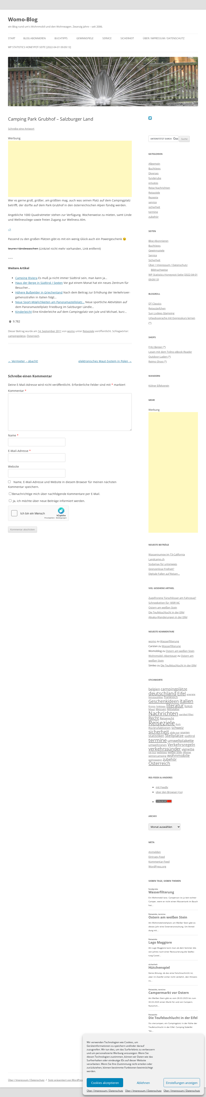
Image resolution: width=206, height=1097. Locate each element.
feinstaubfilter (155, 697)
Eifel (181, 693)
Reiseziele (88, 331)
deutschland (162, 693)
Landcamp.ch (156, 559)
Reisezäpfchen (157, 308)
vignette (188, 749)
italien (186, 701)
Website (13, 466)
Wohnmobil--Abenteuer (162, 656)
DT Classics (154, 303)
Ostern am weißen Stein (162, 607)
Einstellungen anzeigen (182, 1083)
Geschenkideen (163, 701)
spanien (185, 732)
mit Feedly (162, 787)
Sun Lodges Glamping (161, 313)
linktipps (161, 706)
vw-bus (152, 752)
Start (11, 38)
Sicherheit (127, 38)
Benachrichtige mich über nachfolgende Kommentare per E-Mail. (56, 494)
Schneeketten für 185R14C (164, 602)
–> (9, 229)
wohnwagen (155, 759)
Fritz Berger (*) (157, 347)
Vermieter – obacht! (23, 361)
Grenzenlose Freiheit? (161, 569)
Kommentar (17, 391)
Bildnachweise (159, 270)
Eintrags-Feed (156, 857)
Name (13, 435)
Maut (151, 709)
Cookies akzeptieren (105, 1083)
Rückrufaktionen (159, 728)
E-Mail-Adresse (19, 451)
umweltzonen (157, 745)
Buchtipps (61, 38)
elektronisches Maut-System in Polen (105, 361)
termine (153, 212)
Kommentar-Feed (159, 861)
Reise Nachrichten (159, 188)
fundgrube (154, 178)
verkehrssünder (164, 749)
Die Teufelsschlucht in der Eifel (166, 612)
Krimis (152, 706)
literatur (175, 705)
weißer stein (175, 752)
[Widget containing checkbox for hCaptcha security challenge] (38, 513)
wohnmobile (178, 755)
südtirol (189, 736)
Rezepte (153, 197)
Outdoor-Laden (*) (159, 356)
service (152, 202)
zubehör (153, 217)
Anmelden (154, 852)
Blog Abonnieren (34, 38)
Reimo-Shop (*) (157, 361)
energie (191, 694)
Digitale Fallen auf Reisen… (164, 574)
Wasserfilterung (169, 641)
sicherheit (154, 207)
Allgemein (154, 163)
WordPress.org (157, 866)
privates (153, 183)
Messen (161, 709)
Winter (187, 752)
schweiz (177, 727)
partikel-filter (186, 714)
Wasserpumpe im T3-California (166, 554)
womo (71, 331)
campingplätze (17, 336)
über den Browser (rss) (169, 792)
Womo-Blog (23, 19)
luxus (188, 706)
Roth (178, 724)
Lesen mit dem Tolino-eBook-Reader (170, 352)
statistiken (156, 736)
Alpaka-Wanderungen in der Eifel (167, 617)
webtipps (162, 752)
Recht (153, 718)
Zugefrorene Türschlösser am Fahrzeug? (172, 598)
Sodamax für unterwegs (162, 564)
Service (107, 38)
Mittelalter (173, 709)
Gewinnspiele (85, 38)
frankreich (171, 697)
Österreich (33, 336)
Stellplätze (174, 735)
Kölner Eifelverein (158, 385)
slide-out (174, 732)
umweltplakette (181, 740)
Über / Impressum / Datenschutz (105, 1090)
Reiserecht (167, 718)
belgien (154, 689)
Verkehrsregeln (181, 744)
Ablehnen (143, 1083)
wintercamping (157, 756)
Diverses (153, 173)
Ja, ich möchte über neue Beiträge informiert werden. (48, 501)
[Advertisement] (70, 169)
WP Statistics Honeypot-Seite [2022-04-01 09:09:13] (39, 47)
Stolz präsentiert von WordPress (66, 1080)
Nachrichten (163, 713)
